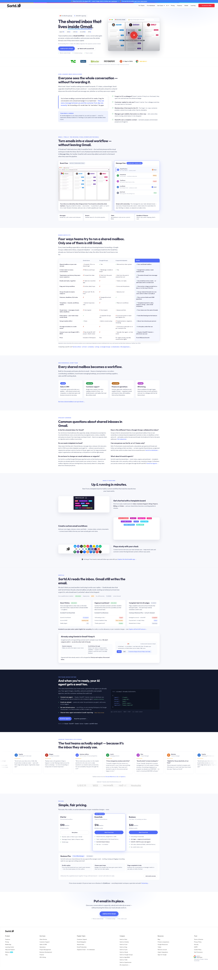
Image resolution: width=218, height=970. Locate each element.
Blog (159, 939)
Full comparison (121, 439)
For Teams (141, 5)
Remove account (162, 949)
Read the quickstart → (81, 718)
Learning (193, 5)
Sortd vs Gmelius (124, 942)
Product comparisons (163, 942)
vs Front (84, 346)
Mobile (186, 5)
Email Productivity (82, 947)
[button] (160, 5)
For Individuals (151, 5)
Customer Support (44, 942)
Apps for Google (162, 954)
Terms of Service (198, 939)
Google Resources (163, 944)
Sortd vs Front (123, 944)
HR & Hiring (43, 957)
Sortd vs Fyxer (123, 949)
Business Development (46, 952)
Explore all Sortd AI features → (138, 629)
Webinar (9, 952)
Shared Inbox (80, 944)
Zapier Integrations (163, 952)
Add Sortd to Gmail (66, 48)
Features (179, 5)
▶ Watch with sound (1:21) (86, 48)
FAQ (6, 954)
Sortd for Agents (65, 718)
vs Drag (97, 346)
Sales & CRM (43, 944)
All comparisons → (125, 346)
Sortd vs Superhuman (125, 962)
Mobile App (8, 944)
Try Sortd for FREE (206, 5)
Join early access (150, 876)
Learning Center (9, 947)
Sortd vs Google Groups (126, 954)
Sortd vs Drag (123, 947)
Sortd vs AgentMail (125, 957)
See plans (74, 832)
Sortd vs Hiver (77, 346)
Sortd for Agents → (153, 463)
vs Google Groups (105, 346)
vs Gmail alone (115, 346)
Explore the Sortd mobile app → (127, 559)
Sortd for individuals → (152, 450)
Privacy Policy (197, 942)
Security (196, 944)
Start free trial (109, 832)
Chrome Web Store (110, 776)
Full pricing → (145, 883)
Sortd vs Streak (124, 952)
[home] (14, 5)
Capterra (122, 776)
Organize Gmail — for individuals (86, 949)
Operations (43, 947)
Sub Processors (198, 952)
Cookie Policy (197, 949)
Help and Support (10, 949)
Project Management (45, 949)
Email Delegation (81, 942)
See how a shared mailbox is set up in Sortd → (71, 401)
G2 (117, 776)
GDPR (195, 947)
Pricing (173, 5)
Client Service (43, 939)
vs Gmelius (91, 346)
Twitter (159, 947)
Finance (42, 954)
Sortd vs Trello (123, 959)
